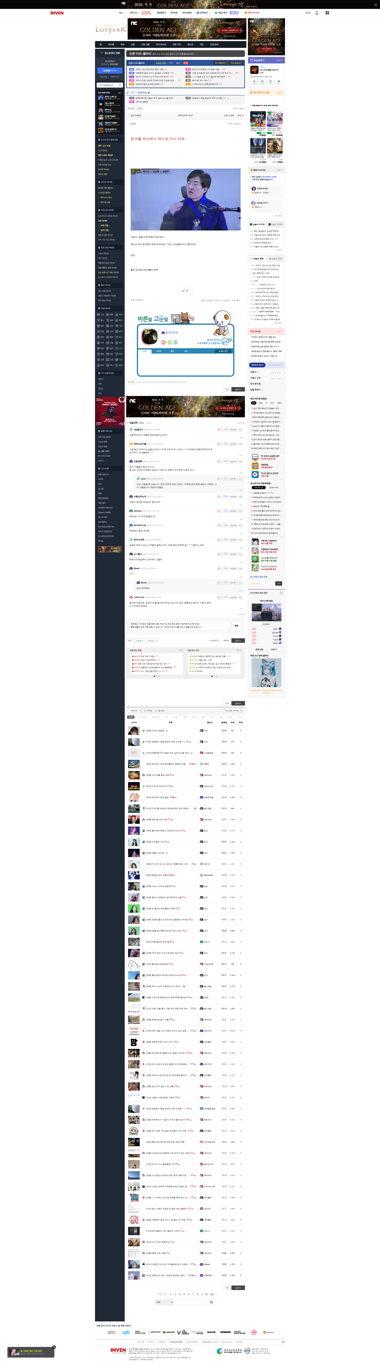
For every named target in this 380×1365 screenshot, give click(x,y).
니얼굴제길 (208, 753)
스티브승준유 (209, 1142)
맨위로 (226, 640)
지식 (203, 717)
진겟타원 (208, 1275)
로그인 (308, 13)
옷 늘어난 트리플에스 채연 (160, 908)
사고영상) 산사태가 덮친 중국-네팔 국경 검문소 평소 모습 (174, 1175)
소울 (102, 359)
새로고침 (241, 423)
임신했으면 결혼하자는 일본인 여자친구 (166, 1053)
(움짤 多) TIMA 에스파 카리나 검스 (164, 931)
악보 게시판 (102, 258)
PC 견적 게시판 (104, 456)
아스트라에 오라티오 (106, 536)
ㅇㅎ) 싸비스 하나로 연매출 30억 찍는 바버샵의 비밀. (172, 1197)
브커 (120, 331)
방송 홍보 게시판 (104, 300)
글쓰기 (238, 703)
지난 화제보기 (220, 63)
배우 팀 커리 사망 (156, 819)
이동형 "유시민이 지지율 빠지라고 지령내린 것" (169, 1264)
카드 (100, 393)
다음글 (138, 641)
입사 (206, 831)
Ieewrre (207, 1264)
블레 (102, 354)
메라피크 (208, 775)
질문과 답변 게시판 (105, 235)
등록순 (141, 423)
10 (206, 1294)
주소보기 (131, 108)
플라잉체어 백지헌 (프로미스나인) (163, 975)
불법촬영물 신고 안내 (209, 1342)
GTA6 (100, 541)
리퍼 (120, 354)
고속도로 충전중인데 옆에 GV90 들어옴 (166, 997)
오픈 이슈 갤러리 (104, 437)
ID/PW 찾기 (114, 77)
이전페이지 (214, 640)
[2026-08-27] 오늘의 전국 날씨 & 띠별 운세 (167, 753)
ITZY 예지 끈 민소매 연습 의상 (162, 953)
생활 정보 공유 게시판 (106, 263)
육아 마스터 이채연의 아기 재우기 (163, 986)
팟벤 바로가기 (103, 474)
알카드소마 (208, 1164)
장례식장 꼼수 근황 (157, 1020)
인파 (111, 326)
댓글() (237, 124)
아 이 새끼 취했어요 (157, 1242)
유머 (167, 717)
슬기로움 (208, 808)
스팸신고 (226, 300)
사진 (212, 717)
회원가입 (103, 77)
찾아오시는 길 (226, 1342)
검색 (120, 85)
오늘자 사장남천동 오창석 (160, 1097)
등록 (236, 626)
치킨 (206, 730)
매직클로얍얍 (209, 1109)
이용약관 (162, 1342)
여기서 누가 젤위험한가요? (160, 1164)
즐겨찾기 (162, 711)
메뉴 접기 (223, 351)
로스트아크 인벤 (112, 53)
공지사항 (239, 1342)
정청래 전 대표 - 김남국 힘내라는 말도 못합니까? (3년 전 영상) (176, 1275)
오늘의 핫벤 (102, 442)
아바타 (100, 379)
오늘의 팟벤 (102, 446)
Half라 (206, 764)
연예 (155, 717)
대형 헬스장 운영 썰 (157, 942)
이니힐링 (169, 342)
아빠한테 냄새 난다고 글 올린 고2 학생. (166, 1220)
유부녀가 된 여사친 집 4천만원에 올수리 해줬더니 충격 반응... (176, 1075)
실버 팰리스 (102, 522)
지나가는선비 (209, 1186)
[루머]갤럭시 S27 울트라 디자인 (162, 1231)
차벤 (100, 484)
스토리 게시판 (103, 253)
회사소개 (140, 1342)
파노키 (207, 942)
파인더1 (207, 1209)
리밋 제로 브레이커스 (106, 527)
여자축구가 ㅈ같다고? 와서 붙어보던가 (166, 1120)
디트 (102, 314)
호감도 (100, 388)
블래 (111, 337)
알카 (111, 348)
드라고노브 (208, 786)
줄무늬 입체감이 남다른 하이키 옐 (163, 897)
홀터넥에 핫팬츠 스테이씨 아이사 (163, 831)
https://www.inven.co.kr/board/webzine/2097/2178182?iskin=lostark (162, 382)
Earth (206, 997)
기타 (239, 717)
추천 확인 (236, 300)
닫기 (54, 1347)
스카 (102, 343)
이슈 (142, 717)
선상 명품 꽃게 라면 (157, 775)
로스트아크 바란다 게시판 (108, 277)
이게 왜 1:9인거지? (157, 786)
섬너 (102, 348)
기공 (120, 326)
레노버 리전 (102, 517)
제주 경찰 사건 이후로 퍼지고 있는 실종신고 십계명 (171, 1031)
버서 (120, 314)
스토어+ (279, 93)
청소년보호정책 (192, 1342)
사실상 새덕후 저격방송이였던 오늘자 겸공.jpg (169, 1186)
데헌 (102, 337)
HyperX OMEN (104, 512)
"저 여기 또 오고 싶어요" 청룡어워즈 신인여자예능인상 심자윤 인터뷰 (179, 864)
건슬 (111, 343)
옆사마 (207, 1097)
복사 (140, 108)
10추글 (149, 711)
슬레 (111, 320)
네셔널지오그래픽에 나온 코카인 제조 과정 (167, 1153)
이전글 (150, 641)
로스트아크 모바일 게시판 (108, 216)
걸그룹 (100, 489)
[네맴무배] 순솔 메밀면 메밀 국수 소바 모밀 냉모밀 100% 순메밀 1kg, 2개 (267, 346)
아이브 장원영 (155, 730)
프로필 (158, 351)
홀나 (102, 320)
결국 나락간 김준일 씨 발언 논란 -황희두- (166, 1209)
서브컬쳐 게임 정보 (105, 508)
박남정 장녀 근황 (156, 875)
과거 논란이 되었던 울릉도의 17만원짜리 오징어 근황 (172, 1064)
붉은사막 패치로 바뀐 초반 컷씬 (162, 1142)
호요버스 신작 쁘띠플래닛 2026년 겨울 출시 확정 (170, 764)
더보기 (175, 342)
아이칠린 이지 (155, 842)
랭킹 (172, 351)
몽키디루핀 (135, 115)
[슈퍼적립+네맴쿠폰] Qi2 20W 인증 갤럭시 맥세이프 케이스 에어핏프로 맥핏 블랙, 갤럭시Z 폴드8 (267, 342)
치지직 (100, 479)
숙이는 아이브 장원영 (158, 886)
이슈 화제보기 (236, 63)
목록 (230, 124)
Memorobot (208, 875)
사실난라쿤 (208, 964)
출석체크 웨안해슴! (157, 964)
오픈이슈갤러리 (238, 108)
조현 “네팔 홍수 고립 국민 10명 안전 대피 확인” (169, 1008)
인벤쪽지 (163, 342)
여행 (100, 493)
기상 (120, 359)
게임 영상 (101, 503)
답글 (241, 437)
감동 (230, 717)
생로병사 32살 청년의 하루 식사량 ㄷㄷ (166, 742)
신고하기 (217, 300)
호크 (120, 337)
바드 (120, 343)
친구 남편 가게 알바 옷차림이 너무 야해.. (166, 1131)
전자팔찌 (208, 1042)
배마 (102, 326)
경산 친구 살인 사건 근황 (160, 1086)
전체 (131, 717)
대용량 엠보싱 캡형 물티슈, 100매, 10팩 (266, 351)
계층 (221, 717)
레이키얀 (208, 1031)
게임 (194, 717)
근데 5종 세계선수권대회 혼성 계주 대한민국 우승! (171, 808)
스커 (111, 331)
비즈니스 (151, 1342)
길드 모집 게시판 (104, 291)
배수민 (207, 864)
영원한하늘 (208, 797)
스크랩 (209, 300)
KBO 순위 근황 (155, 1253)
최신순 (149, 423)
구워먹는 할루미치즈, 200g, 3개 (263, 337)
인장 (144, 351)
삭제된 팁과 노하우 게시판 (108, 160)
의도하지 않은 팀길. (157, 797)
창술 (102, 331)
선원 (100, 384)
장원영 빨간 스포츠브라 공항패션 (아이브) (167, 919)
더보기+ (181, 650)
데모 (111, 354)
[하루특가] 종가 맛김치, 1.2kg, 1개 (264, 356)
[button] (154, 676)
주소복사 (131, 382)
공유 (203, 300)
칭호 (186, 351)
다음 (211, 1294)
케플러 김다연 (155, 853)
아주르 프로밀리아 (105, 531)
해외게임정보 (103, 498)
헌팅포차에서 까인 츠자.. (160, 1042)
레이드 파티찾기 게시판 (107, 296)
